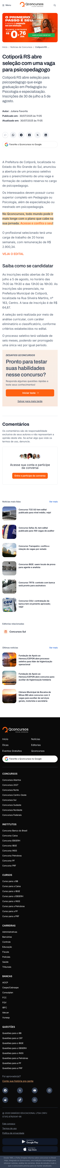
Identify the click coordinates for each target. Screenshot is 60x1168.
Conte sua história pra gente (17, 1081)
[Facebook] (5, 1090)
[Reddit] (5, 1100)
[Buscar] (55, 5)
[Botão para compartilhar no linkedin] (46, 135)
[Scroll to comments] (5, 135)
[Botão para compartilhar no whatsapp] (13, 135)
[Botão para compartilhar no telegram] (21, 135)
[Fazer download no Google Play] (30, 1141)
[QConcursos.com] (15, 730)
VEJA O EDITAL (13, 254)
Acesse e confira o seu (36, 223)
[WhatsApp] (35, 1100)
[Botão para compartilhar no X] (37, 135)
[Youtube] (35, 1090)
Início (4, 47)
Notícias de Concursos (21, 47)
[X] (20, 1090)
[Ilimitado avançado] (30, 27)
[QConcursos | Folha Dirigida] (31, 5)
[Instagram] (49, 1090)
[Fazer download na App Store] (30, 1149)
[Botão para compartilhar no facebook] (29, 135)
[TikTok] (20, 1100)
